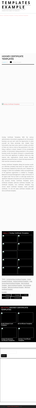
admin (4, 62)
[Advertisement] (18, 35)
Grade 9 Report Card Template (7, 324)
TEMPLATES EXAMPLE (16, 5)
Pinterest (17, 295)
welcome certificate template (16, 287)
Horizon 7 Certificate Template (24, 339)
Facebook (8, 295)
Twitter (26, 295)
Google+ (8, 297)
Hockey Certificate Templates (12, 57)
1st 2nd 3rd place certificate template (16, 279)
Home (1, 15)
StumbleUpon (17, 297)
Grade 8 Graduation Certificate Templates (7, 339)
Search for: (2, 351)
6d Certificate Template (25, 323)
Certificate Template (8, 15)
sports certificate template (15, 285)
